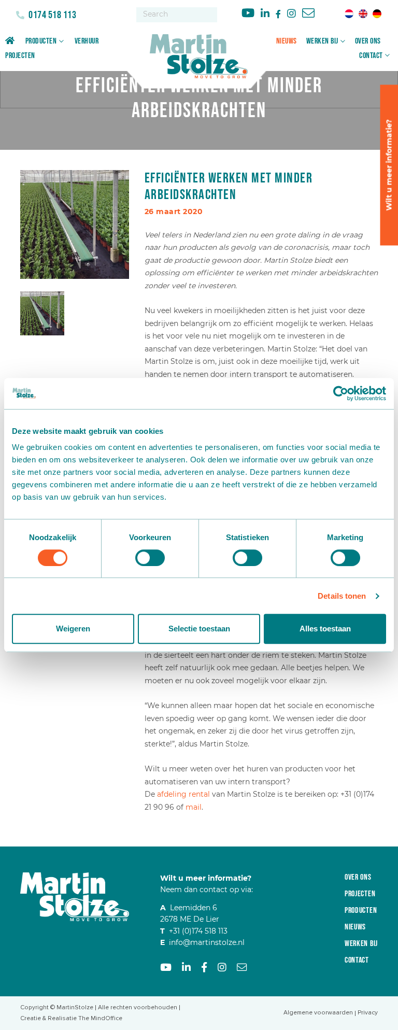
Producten (41, 41)
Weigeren (73, 628)
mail (194, 807)
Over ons (368, 41)
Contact (371, 56)
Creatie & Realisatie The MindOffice (71, 1018)
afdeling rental (183, 794)
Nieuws (286, 41)
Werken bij (322, 41)
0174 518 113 (51, 15)
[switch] (150, 557)
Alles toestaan (325, 628)
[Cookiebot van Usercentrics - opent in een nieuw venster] (340, 393)
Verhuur (87, 41)
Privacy (368, 1013)
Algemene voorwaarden (318, 1013)
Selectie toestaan (199, 628)
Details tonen (342, 595)
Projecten (20, 56)
